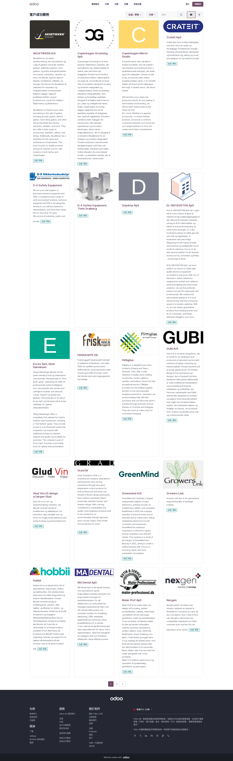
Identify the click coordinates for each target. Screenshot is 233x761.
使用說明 (33, 717)
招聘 (91, 723)
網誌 (91, 735)
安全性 (92, 746)
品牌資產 (93, 717)
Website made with (113, 757)
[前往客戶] (50, 34)
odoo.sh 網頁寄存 (67, 714)
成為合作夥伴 (65, 741)
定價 (126, 4)
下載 (31, 731)
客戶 (91, 738)
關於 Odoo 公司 (96, 714)
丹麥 (151, 14)
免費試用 (198, 4)
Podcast (93, 731)
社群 (116, 4)
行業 (107, 4)
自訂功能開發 (65, 725)
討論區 (32, 720)
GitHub (33, 736)
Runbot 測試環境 (37, 739)
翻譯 (31, 742)
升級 (61, 722)
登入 (188, 4)
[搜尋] (181, 14)
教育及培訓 (64, 728)
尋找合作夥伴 (65, 738)
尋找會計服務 (65, 733)
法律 (91, 743)
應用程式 (95, 4)
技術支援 (137, 4)
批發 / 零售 (134, 14)
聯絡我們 (93, 720)
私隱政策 (99, 743)
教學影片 (33, 714)
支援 (61, 718)
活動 (91, 728)
